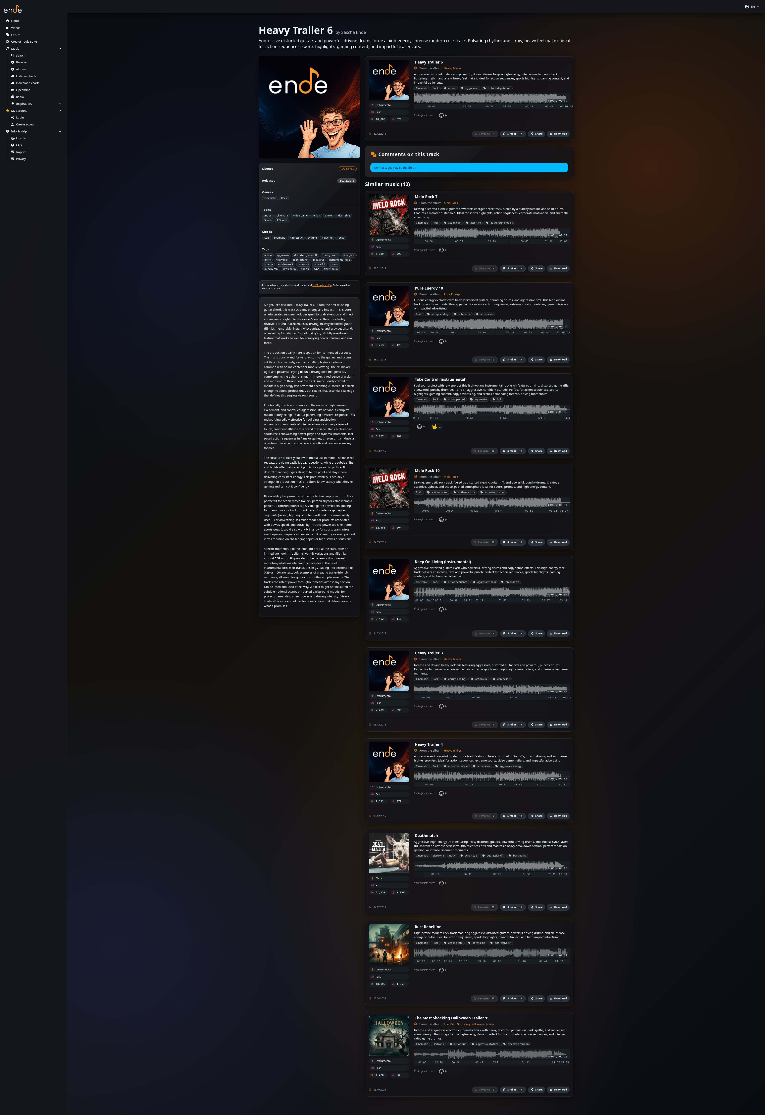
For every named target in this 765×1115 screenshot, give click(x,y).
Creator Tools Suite (24, 41)
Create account (26, 124)
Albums (21, 69)
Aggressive (296, 237)
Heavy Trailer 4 (429, 744)
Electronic (422, 582)
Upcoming (23, 89)
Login (20, 117)
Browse (21, 62)
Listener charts (26, 76)
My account (19, 110)
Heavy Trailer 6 (429, 62)
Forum (15, 34)
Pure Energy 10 (429, 288)
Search (20, 55)
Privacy (21, 158)
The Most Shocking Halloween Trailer (469, 1024)
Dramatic (279, 237)
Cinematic (270, 198)
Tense (340, 237)
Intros (268, 215)
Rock (284, 198)
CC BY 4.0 (347, 168)
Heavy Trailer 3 (429, 653)
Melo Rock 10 (427, 470)
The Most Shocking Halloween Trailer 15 (452, 1018)
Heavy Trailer (452, 68)
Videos (15, 27)
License (21, 138)
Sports (268, 220)
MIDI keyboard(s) (322, 285)
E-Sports (282, 220)
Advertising (343, 215)
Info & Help (19, 131)
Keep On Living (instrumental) (443, 562)
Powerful (327, 237)
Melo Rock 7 (426, 197)
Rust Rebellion (428, 927)
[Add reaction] (443, 115)
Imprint (21, 152)
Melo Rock (451, 202)
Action (316, 215)
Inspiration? (24, 103)
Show (328, 215)
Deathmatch (426, 835)
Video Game (300, 215)
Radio (20, 96)
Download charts (27, 82)
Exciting (312, 237)
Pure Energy (452, 294)
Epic (266, 237)
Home (15, 20)
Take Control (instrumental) (440, 379)
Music (15, 48)
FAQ (19, 145)
